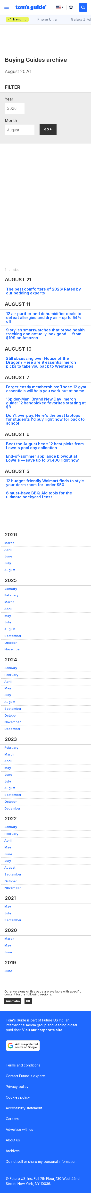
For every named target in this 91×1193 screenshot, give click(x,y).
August (9, 570)
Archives (13, 1151)
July (7, 563)
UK (28, 1001)
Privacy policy (17, 1086)
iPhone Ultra (46, 19)
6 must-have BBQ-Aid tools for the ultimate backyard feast (39, 495)
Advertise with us (19, 1129)
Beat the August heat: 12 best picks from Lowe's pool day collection (45, 445)
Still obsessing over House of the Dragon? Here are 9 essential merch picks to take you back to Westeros (41, 362)
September (12, 636)
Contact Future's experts (26, 1076)
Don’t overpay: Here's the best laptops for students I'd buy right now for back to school (45, 419)
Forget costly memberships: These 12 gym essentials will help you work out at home (46, 388)
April (8, 550)
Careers (12, 1119)
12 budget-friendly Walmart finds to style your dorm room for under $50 (45, 482)
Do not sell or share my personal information (41, 1161)
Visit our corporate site (42, 1030)
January (10, 589)
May (7, 616)
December (12, 729)
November (12, 649)
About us (13, 1140)
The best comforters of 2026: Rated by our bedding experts (43, 291)
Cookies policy (18, 1097)
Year (9, 99)
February (11, 595)
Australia (13, 1001)
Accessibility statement (24, 1108)
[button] (83, 7)
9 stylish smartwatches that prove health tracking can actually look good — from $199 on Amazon (45, 334)
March (9, 543)
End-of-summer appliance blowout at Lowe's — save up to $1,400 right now (42, 458)
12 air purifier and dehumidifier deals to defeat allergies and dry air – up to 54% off (44, 317)
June (8, 556)
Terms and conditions (23, 1065)
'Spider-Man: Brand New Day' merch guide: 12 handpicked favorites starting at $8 (46, 403)
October (10, 643)
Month (11, 120)
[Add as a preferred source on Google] (23, 1045)
